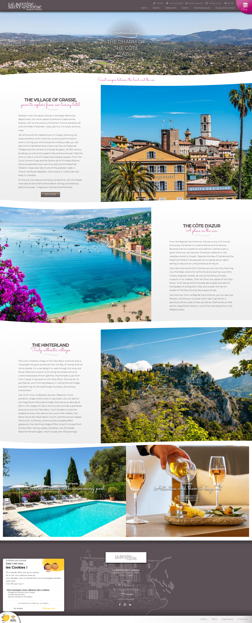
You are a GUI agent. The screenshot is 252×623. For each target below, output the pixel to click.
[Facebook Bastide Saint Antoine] (120, 605)
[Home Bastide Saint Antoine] (25, 6)
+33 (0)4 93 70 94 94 (128, 589)
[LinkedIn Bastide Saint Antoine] (131, 605)
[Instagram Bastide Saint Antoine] (125, 605)
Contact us (128, 585)
